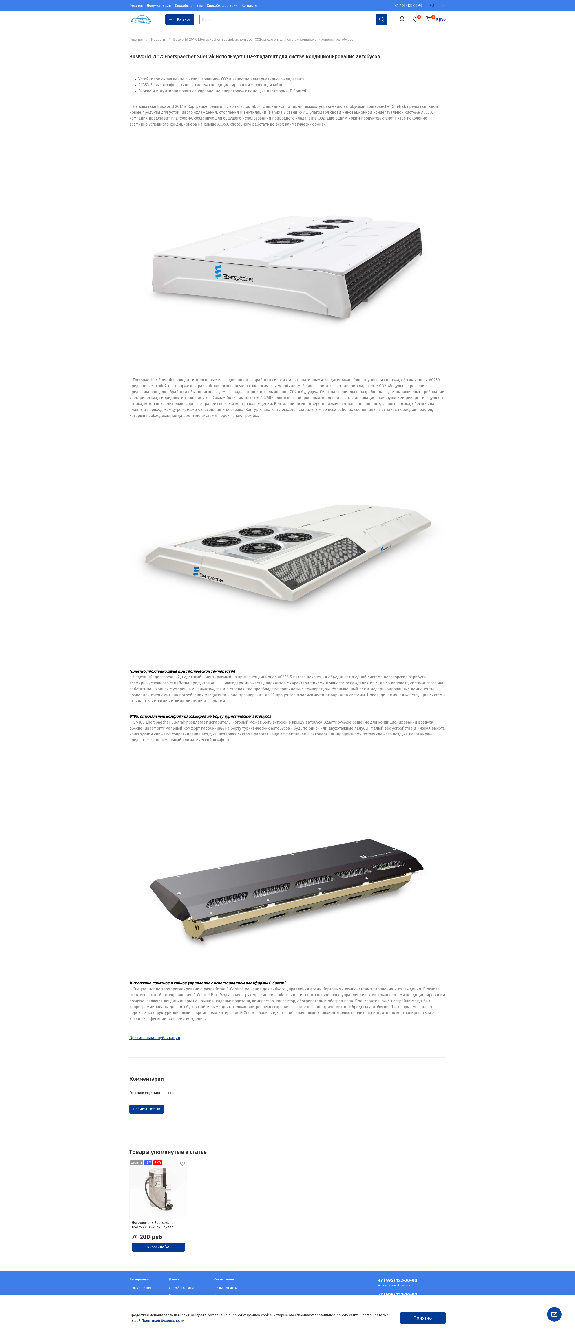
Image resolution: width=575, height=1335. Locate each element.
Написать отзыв (146, 1109)
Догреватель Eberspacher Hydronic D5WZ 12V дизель (153, 1224)
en (443, 5)
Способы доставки (222, 5)
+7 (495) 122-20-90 (409, 5)
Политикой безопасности (163, 1320)
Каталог (183, 19)
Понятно (423, 1318)
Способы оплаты (189, 5)
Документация (159, 5)
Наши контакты (225, 1288)
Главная (136, 5)
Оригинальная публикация (154, 1038)
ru (431, 5)
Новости (158, 39)
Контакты (249, 5)
